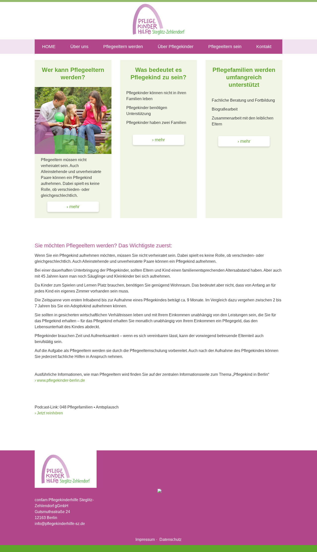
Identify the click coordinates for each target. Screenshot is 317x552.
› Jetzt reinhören (49, 413)
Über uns (79, 46)
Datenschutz (170, 539)
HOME (48, 46)
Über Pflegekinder (175, 46)
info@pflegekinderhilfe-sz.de (60, 524)
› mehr (73, 206)
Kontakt (263, 46)
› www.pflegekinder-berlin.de (60, 380)
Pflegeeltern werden (123, 46)
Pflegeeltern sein (224, 46)
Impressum (145, 539)
